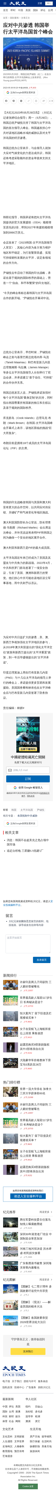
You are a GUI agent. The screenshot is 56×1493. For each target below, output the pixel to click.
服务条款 (43, 1381)
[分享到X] (21, 101)
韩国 (13, 810)
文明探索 (19, 1436)
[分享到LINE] (14, 101)
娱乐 (17, 1416)
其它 (37, 1421)
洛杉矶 (29, 1411)
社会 (11, 1421)
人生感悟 (7, 1441)
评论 (42, 10)
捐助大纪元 (44, 1387)
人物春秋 (19, 1446)
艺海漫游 (7, 1456)
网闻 (17, 1421)
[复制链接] (29, 101)
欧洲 (37, 1416)
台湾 (50, 10)
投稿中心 (19, 1387)
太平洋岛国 (26, 810)
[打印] (36, 101)
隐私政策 (7, 1387)
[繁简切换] (51, 101)
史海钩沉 (7, 1446)
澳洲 (28, 1421)
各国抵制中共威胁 (27, 815)
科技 (4, 1416)
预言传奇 (19, 1451)
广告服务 (31, 1387)
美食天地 (47, 1446)
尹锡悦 (40, 810)
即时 (13, 10)
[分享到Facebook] (6, 101)
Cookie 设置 (28, 1486)
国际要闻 (14, 18)
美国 (28, 10)
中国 (20, 10)
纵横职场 (35, 1446)
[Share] (21, 990)
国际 (35, 10)
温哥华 (29, 1416)
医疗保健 (35, 1441)
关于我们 (17, 1381)
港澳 (17, 1411)
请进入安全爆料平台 (28, 1196)
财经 (11, 1416)
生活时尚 (47, 1441)
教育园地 (7, 1451)
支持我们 (28, 1351)
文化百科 (7, 1436)
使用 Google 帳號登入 (31, 787)
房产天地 (35, 1436)
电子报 (6, 1381)
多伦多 (39, 1411)
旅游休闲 (35, 1451)
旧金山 (39, 1406)
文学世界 (19, 1441)
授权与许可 (30, 1381)
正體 (40, 3)
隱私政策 (31, 796)
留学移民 (47, 1436)
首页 (5, 10)
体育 (4, 1421)
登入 (49, 3)
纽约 (28, 1406)
